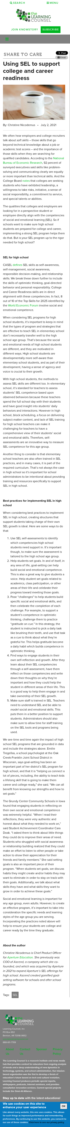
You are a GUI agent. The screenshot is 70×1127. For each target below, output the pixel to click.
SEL (15, 995)
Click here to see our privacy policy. (46, 1122)
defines (17, 265)
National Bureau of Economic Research (33, 160)
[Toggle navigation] (7, 39)
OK (64, 1106)
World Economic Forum (23, 305)
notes (26, 181)
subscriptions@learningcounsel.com (15, 1039)
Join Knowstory (24, 29)
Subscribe (50, 29)
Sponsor (41, 1049)
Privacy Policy (58, 1051)
